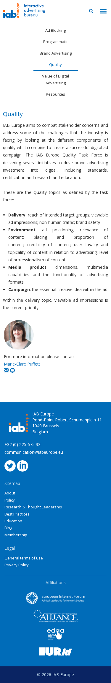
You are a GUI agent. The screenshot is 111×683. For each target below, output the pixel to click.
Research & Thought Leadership (33, 507)
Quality (55, 64)
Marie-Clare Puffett (22, 364)
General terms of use (23, 558)
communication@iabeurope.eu (33, 452)
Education (13, 521)
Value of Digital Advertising (55, 79)
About (9, 493)
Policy (9, 500)
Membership (15, 534)
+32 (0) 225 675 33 (22, 444)
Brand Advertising (56, 53)
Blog (8, 527)
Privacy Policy (16, 564)
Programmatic (55, 41)
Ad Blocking (55, 30)
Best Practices (17, 514)
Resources (55, 94)
